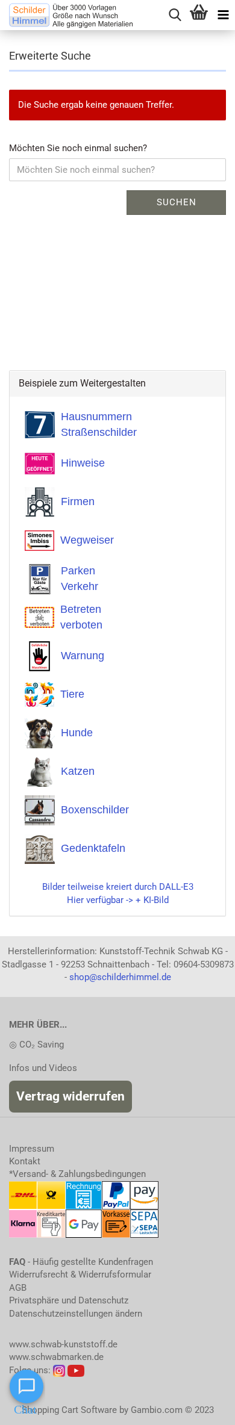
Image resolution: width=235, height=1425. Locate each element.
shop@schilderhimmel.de (120, 977)
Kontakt (24, 1161)
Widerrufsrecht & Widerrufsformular (80, 1274)
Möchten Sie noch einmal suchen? (78, 148)
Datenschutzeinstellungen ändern (75, 1313)
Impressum (31, 1148)
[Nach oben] (202, 1407)
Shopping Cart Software (69, 1410)
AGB (18, 1287)
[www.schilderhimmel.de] (66, 15)
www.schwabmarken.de (56, 1357)
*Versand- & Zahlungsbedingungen (77, 1174)
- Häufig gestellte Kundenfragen (81, 1261)
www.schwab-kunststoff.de (63, 1344)
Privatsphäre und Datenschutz (68, 1300)
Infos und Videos (43, 1068)
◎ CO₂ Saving (36, 1044)
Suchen (176, 202)
